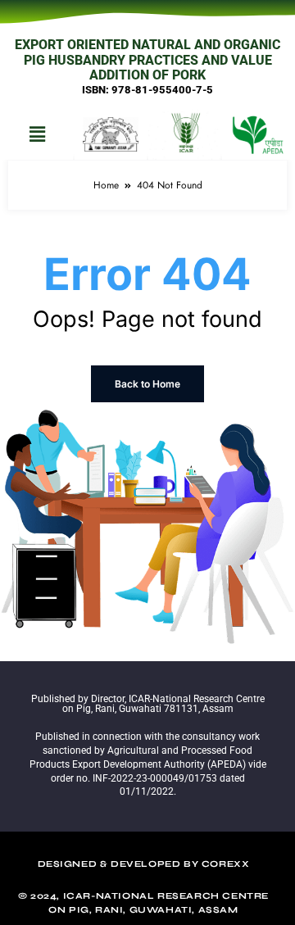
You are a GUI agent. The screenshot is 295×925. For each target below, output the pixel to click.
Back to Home (147, 384)
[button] (37, 135)
